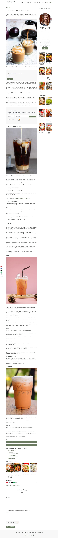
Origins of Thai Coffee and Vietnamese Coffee (15, 73)
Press (25, 532)
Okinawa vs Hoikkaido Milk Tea (13, 453)
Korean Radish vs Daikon (12, 450)
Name (7, 512)
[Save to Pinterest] (7, 482)
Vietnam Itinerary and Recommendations (21, 198)
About (19, 532)
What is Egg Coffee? (10, 441)
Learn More (45, 48)
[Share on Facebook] (9, 482)
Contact (22, 532)
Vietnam (18, 485)
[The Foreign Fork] (11, 2)
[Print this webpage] (16, 482)
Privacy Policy (34, 532)
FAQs (10, 485)
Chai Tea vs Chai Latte (12, 455)
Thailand (14, 485)
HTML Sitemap (29, 532)
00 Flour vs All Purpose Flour (13, 456)
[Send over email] (14, 482)
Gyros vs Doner (10, 452)
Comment (8, 497)
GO (32, 116)
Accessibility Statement (40, 532)
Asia (10, 7)
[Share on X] (12, 482)
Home (7, 7)
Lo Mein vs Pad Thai (11, 458)
